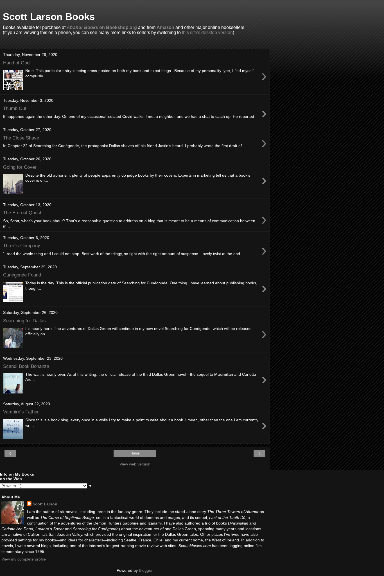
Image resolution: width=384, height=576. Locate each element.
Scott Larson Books (49, 16)
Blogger (145, 570)
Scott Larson (45, 504)
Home (135, 453)
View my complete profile (23, 559)
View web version (134, 464)
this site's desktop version (207, 32)
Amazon (165, 27)
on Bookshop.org (102, 27)
